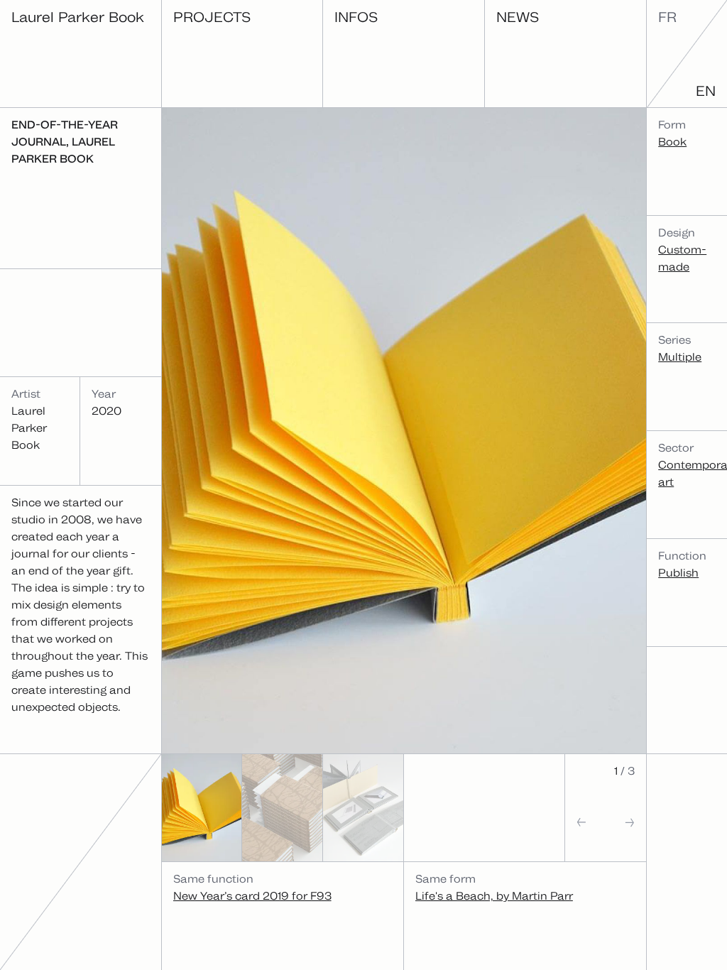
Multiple (679, 357)
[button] (585, 834)
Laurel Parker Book (77, 17)
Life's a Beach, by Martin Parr (494, 896)
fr (667, 17)
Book (672, 141)
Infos (356, 17)
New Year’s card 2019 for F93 (252, 896)
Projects (212, 17)
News (517, 17)
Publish (678, 572)
